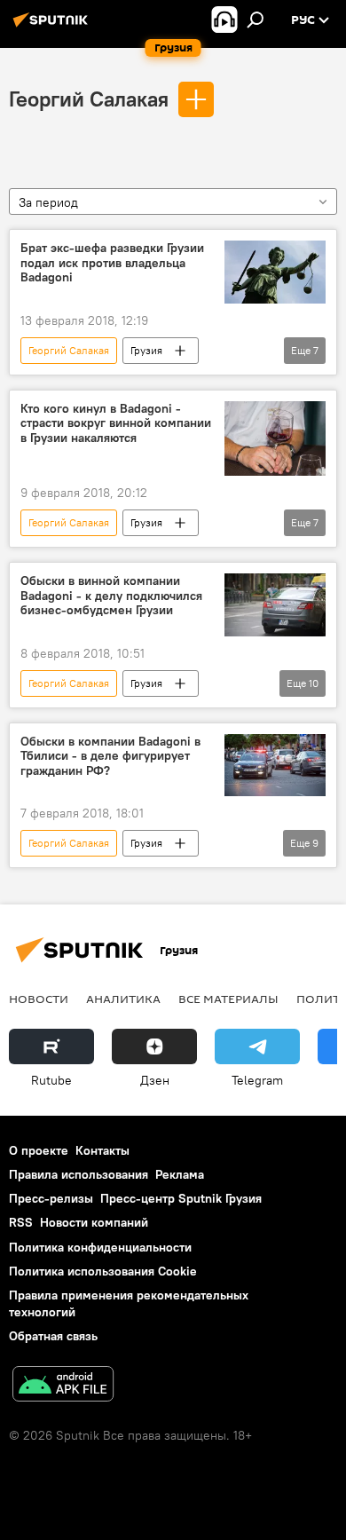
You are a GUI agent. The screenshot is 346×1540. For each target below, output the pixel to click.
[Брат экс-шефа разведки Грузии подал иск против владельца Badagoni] (275, 272)
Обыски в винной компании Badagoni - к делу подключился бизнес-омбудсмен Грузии (111, 596)
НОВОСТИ (38, 999)
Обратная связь (53, 1336)
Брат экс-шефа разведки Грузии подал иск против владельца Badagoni (112, 263)
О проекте (38, 1150)
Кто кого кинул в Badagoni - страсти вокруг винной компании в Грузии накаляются (115, 423)
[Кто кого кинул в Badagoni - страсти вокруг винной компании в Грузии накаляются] (275, 438)
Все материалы (228, 999)
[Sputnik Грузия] (53, 27)
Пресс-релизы (51, 1198)
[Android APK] (63, 1386)
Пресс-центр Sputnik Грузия (181, 1198)
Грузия (146, 350)
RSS (21, 1222)
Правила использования (78, 1174)
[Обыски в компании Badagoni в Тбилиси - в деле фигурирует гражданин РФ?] (275, 765)
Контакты (102, 1150)
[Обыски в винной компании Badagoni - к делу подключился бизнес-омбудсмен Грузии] (275, 604)
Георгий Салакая (89, 98)
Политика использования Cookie (103, 1271)
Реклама (179, 1174)
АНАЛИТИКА (123, 999)
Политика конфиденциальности (100, 1247)
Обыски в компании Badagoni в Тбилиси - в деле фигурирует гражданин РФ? (110, 756)
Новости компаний (94, 1222)
